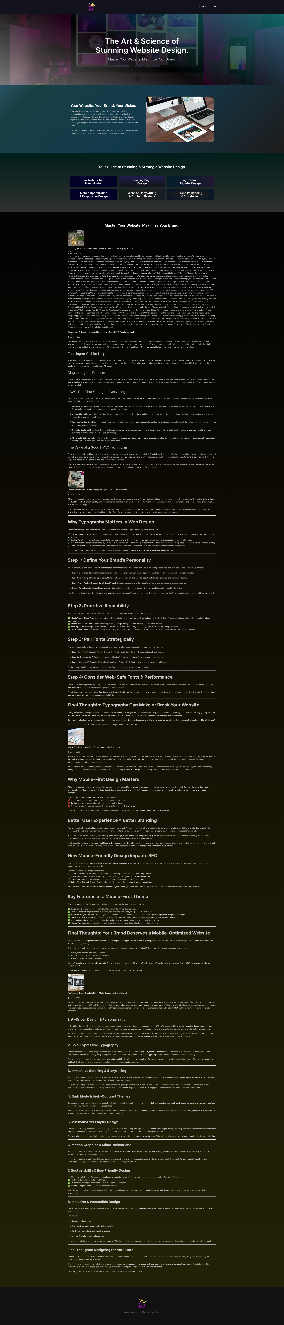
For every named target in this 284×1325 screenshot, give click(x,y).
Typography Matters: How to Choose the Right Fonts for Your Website (97, 490)
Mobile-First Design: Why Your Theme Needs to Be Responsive (94, 747)
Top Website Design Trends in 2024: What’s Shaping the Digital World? (97, 993)
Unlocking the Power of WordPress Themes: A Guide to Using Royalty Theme (100, 248)
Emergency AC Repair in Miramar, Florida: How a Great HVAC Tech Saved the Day (102, 332)
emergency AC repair (91, 464)
